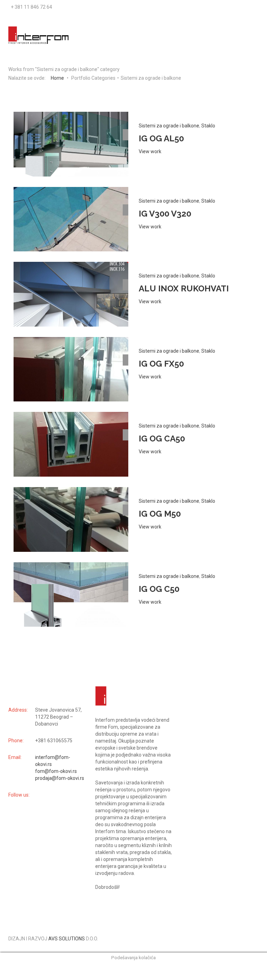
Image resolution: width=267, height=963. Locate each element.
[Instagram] (258, 7)
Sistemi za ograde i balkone (169, 125)
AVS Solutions (66, 938)
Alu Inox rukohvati (184, 288)
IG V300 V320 (165, 214)
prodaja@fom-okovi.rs (59, 778)
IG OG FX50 (161, 364)
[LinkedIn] (256, 7)
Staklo (208, 125)
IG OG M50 (160, 514)
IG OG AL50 (161, 138)
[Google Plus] (254, 7)
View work (150, 151)
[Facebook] (252, 7)
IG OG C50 (159, 589)
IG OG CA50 (162, 438)
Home (57, 78)
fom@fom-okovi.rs (56, 771)
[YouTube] (251, 7)
